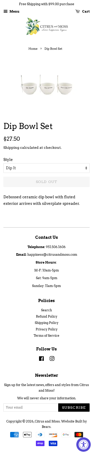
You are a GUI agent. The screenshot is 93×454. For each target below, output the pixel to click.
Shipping (11, 147)
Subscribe (74, 407)
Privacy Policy (47, 329)
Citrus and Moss (47, 421)
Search (46, 310)
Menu (14, 11)
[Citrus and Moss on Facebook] (41, 359)
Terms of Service (46, 336)
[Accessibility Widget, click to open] (83, 444)
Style (8, 159)
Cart (85, 11)
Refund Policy (46, 316)
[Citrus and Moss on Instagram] (51, 359)
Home (32, 48)
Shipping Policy (46, 323)
